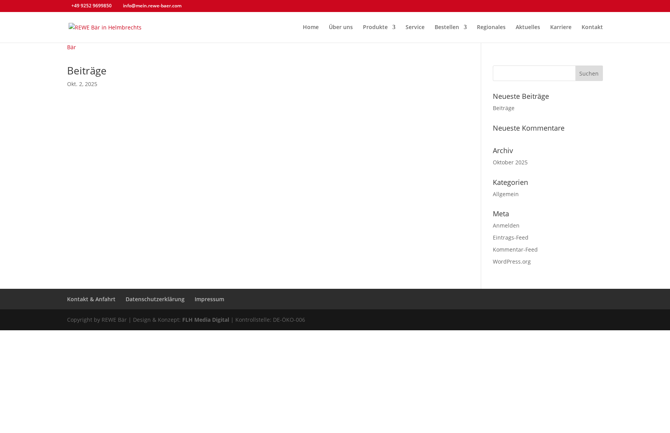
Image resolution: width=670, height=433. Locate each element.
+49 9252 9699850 (91, 5)
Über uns (341, 27)
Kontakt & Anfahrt (91, 299)
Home (311, 27)
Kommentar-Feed (515, 249)
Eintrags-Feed (510, 237)
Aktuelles (528, 27)
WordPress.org (512, 261)
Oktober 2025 (510, 162)
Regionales (491, 27)
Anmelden (506, 225)
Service (415, 27)
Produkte (375, 27)
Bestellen (447, 27)
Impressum (209, 299)
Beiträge (87, 71)
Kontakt (592, 27)
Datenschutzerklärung (155, 299)
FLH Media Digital (205, 319)
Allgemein (506, 194)
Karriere (561, 27)
